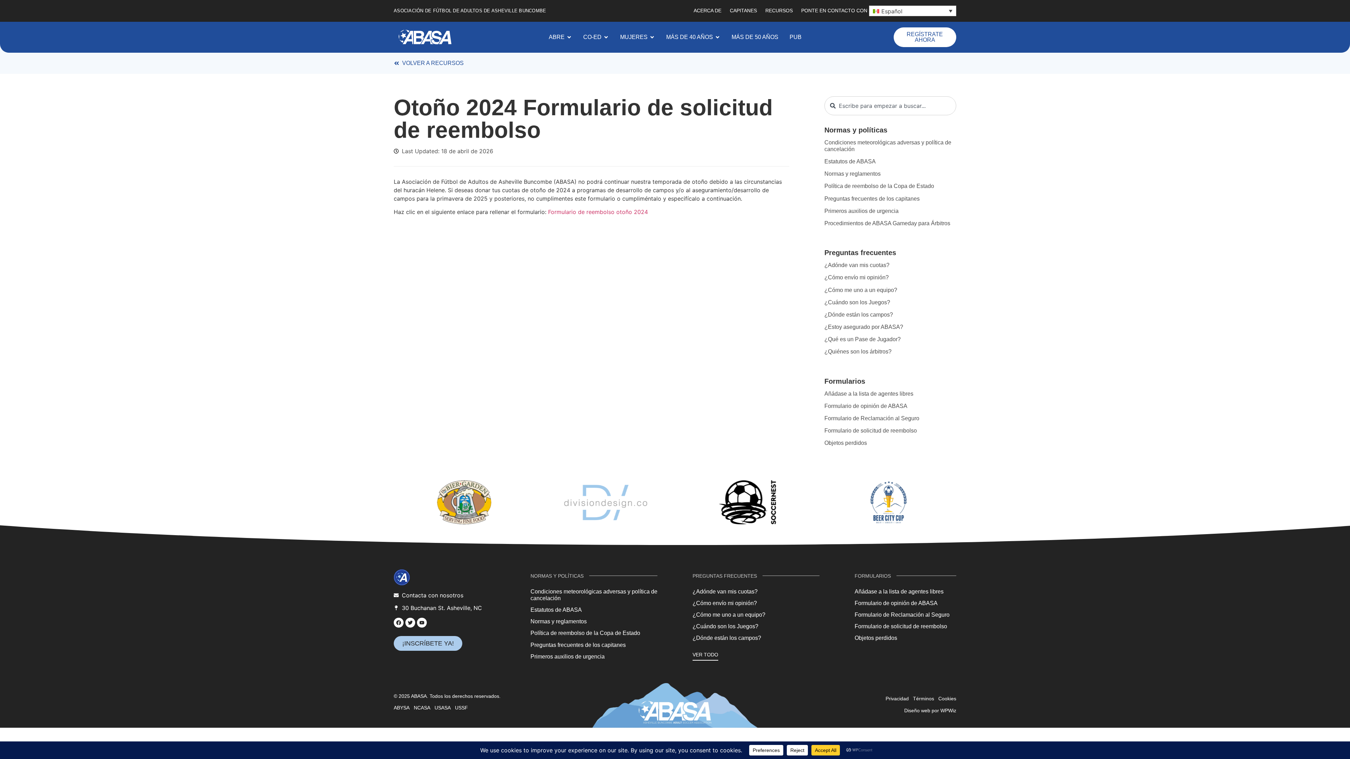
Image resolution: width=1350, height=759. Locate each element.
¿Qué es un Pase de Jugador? (862, 339)
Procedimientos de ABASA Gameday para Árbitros (887, 223)
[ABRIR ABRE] (569, 37)
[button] (912, 11)
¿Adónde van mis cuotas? (856, 265)
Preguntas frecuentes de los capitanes (872, 199)
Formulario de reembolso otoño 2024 (598, 211)
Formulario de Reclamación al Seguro (871, 418)
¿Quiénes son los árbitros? (858, 352)
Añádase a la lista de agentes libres (868, 394)
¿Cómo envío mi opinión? (856, 277)
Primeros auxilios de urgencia (861, 211)
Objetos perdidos (845, 443)
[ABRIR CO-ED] (606, 37)
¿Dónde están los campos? (858, 315)
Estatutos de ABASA (850, 161)
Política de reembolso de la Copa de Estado (879, 186)
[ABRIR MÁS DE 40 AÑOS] (717, 37)
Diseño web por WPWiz (930, 710)
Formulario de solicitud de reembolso (870, 431)
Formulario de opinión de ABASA (865, 406)
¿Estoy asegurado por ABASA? (863, 327)
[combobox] (890, 105)
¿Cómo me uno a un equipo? (860, 290)
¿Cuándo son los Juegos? (857, 302)
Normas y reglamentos (852, 174)
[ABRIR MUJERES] (652, 37)
